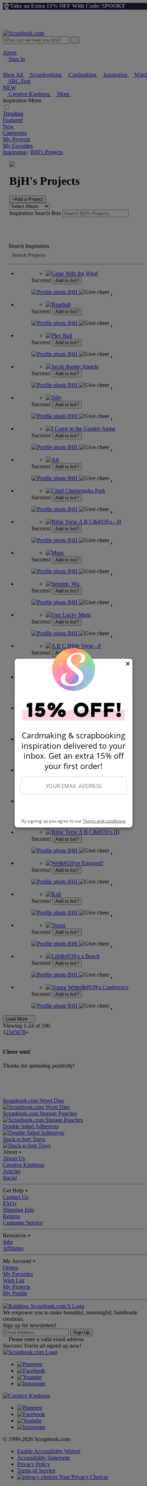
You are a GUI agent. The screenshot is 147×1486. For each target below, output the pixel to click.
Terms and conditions (104, 821)
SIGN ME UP (73, 806)
